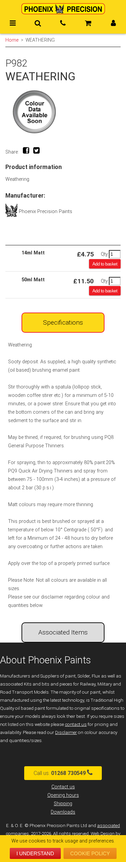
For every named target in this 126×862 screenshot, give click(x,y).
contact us (76, 724)
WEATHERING (40, 40)
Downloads (63, 812)
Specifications (63, 322)
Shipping (63, 804)
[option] (63, 111)
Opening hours (63, 795)
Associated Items (63, 632)
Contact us (63, 787)
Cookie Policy (90, 853)
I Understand (35, 853)
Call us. (60, 773)
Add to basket (105, 263)
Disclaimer (66, 732)
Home (11, 40)
